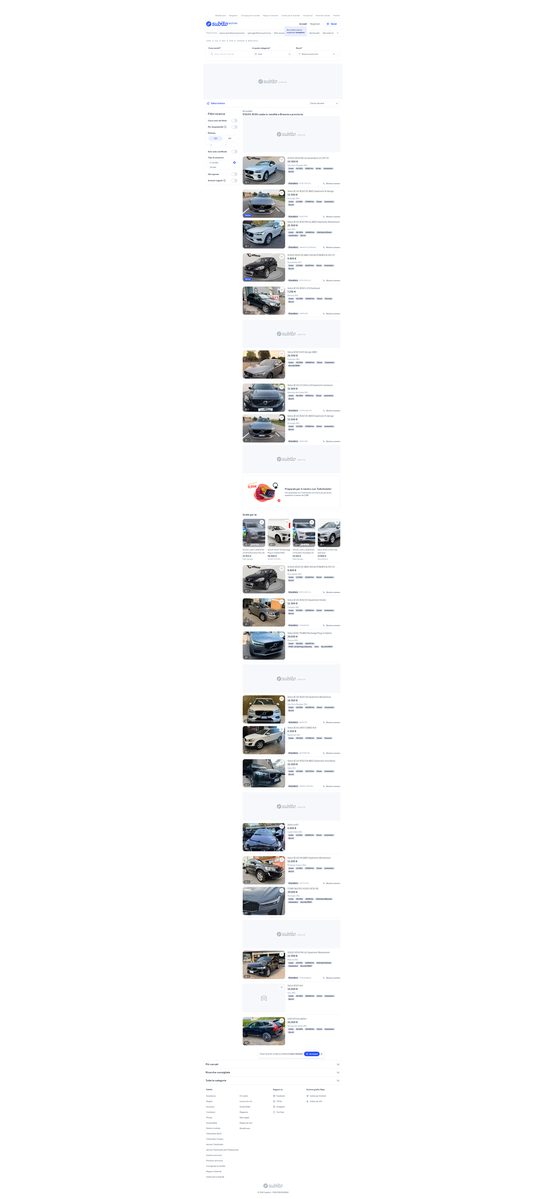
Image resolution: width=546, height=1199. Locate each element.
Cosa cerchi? (214, 48)
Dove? (299, 48)
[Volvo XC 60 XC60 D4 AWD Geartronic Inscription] (291, 774)
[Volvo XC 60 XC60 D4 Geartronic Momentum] (291, 709)
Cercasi (213, 167)
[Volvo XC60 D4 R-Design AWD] (291, 365)
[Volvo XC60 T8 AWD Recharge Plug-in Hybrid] (291, 646)
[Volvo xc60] (291, 838)
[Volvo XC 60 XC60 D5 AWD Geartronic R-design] (291, 203)
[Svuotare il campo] (334, 54)
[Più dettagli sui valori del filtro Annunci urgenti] (224, 180)
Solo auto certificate (217, 151)
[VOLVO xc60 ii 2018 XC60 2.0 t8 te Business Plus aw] (254, 539)
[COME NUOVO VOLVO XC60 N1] (291, 902)
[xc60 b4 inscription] (291, 1031)
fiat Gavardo (314, 33)
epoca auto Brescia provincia (232, 33)
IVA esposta (213, 174)
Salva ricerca (218, 103)
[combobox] (231, 54)
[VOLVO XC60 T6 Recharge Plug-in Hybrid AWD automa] (279, 539)
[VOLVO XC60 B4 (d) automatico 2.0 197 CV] (291, 171)
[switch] (234, 120)
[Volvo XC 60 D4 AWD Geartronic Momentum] (291, 870)
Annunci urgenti (215, 180)
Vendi (334, 23)
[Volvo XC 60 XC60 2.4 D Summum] (291, 301)
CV (215, 138)
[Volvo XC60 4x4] (291, 999)
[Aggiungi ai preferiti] (281, 160)
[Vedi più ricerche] (337, 33)
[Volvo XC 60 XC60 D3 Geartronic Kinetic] (291, 613)
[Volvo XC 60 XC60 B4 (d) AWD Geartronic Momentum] (291, 235)
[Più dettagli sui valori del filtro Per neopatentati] (225, 127)
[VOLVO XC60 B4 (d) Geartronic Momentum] (291, 966)
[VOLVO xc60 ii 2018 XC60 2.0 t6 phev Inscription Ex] (304, 539)
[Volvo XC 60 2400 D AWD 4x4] (291, 741)
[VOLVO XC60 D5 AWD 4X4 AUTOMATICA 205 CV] (291, 268)
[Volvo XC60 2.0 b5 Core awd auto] (329, 539)
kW (229, 138)
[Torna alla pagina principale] (222, 23)
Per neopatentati (215, 127)
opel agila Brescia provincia (259, 33)
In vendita (214, 162)
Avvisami (313, 1054)
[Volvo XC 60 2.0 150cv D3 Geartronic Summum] (291, 397)
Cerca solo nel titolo (217, 120)
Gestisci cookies (213, 1128)
